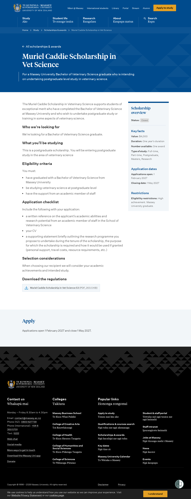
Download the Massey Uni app (24, 455)
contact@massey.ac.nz (28, 418)
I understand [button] (155, 493)
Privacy (121, 484)
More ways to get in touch (21, 450)
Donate (11, 461)
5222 (16, 433)
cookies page (56, 495)
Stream (135, 8)
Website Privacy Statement (26, 495)
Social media (14, 444)
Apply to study (164, 7)
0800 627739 (29, 421)
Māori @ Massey (75, 8)
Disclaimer (103, 484)
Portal (125, 8)
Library (115, 8)
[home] (32, 8)
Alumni (146, 8)
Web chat (12, 439)
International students (97, 8)
